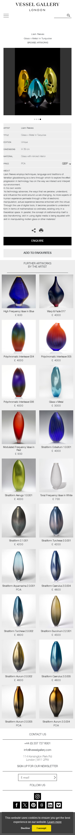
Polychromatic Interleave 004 (19, 357)
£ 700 (56, 499)
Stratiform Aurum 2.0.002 (18, 677)
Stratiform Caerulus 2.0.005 (56, 677)
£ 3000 (56, 406)
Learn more (54, 821)
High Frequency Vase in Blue (18, 311)
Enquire (37, 240)
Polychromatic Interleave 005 (56, 357)
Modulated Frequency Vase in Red (18, 449)
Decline (25, 828)
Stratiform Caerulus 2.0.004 (56, 586)
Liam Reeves (37, 34)
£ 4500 (56, 635)
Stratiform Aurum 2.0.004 (56, 722)
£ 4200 (18, 545)
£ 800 (19, 315)
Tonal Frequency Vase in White (56, 495)
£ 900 (19, 454)
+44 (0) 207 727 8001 (37, 743)
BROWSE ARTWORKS (37, 43)
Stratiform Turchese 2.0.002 (18, 631)
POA (18, 590)
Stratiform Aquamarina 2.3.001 (18, 586)
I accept (41, 828)
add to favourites (37, 252)
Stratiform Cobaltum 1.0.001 (56, 447)
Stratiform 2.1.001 (18, 541)
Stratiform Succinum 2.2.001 (56, 631)
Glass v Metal (56, 402)
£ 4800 (56, 590)
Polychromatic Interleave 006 (19, 402)
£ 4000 (56, 315)
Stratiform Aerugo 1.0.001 (18, 495)
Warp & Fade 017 (56, 311)
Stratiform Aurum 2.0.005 (18, 722)
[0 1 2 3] (37, 85)
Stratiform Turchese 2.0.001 (56, 541)
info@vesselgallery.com (37, 750)
